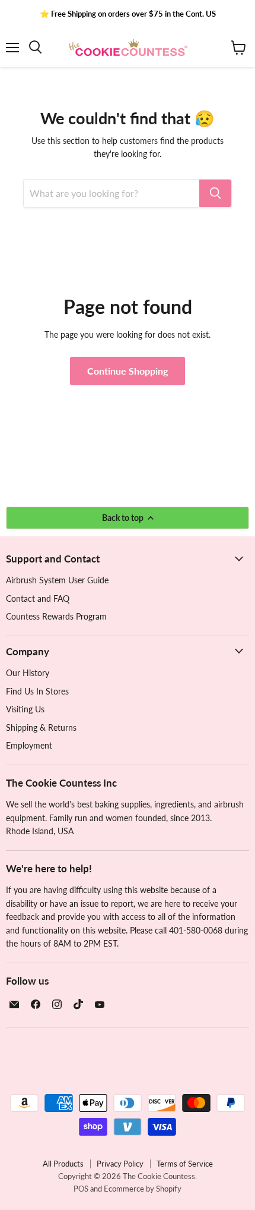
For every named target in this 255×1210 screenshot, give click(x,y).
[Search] (215, 193)
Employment (29, 745)
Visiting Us (25, 709)
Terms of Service (185, 1163)
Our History (27, 673)
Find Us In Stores (37, 691)
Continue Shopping (127, 370)
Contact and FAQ (37, 598)
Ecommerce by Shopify (142, 1188)
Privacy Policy (120, 1163)
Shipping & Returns (41, 727)
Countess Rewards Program (56, 616)
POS (81, 1188)
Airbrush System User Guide (57, 580)
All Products (63, 1163)
